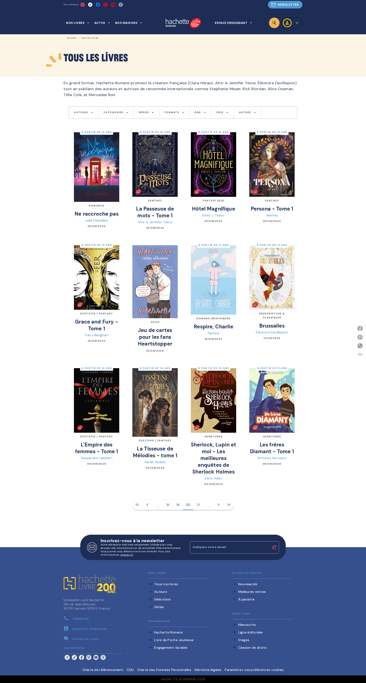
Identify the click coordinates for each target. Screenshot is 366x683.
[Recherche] (274, 23)
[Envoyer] (274, 547)
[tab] (78, 23)
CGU (130, 670)
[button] (285, 4)
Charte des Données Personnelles (164, 670)
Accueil (71, 38)
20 (188, 505)
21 (198, 505)
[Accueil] (183, 24)
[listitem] (82, 4)
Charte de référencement (102, 670)
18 (167, 505)
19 (178, 505)
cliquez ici (126, 554)
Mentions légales (208, 670)
